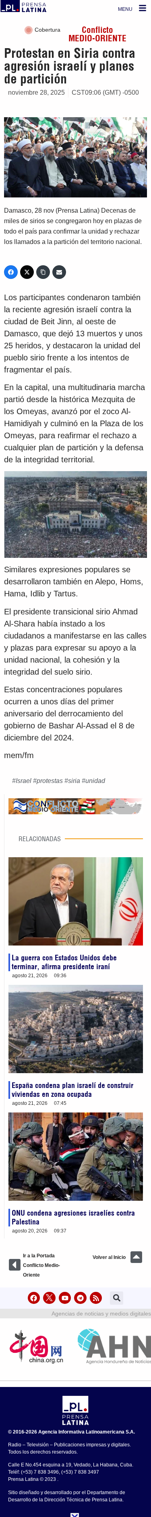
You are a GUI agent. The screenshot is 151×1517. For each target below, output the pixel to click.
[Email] (59, 272)
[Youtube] (65, 1298)
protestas (50, 780)
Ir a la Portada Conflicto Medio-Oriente (41, 1265)
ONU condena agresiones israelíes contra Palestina (73, 1217)
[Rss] (96, 1298)
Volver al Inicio (109, 1257)
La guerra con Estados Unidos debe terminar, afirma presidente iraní (64, 962)
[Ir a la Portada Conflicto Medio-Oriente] (14, 1264)
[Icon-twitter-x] (49, 1298)
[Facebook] (11, 272)
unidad (95, 780)
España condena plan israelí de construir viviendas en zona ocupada (72, 1090)
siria (74, 780)
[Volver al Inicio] (136, 1257)
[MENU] (143, 8)
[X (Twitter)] (27, 272)
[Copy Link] (43, 272)
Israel (23, 780)
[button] (116, 1298)
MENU (125, 9)
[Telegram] (80, 1298)
